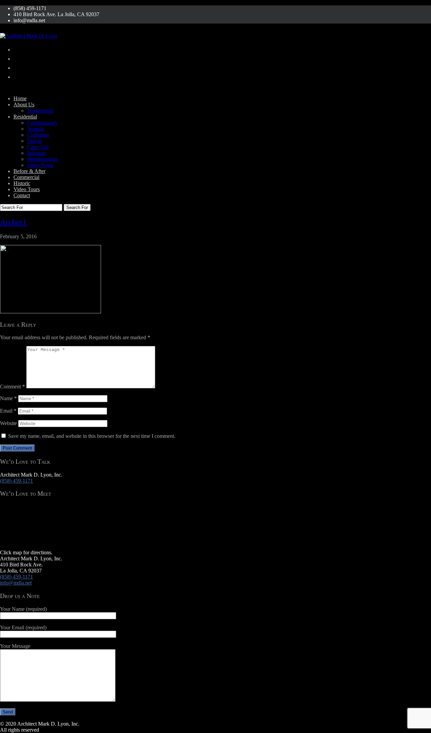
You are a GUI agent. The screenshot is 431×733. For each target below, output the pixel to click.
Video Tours (40, 165)
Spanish (35, 129)
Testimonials (40, 110)
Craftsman (38, 135)
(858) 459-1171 (16, 481)
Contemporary (42, 123)
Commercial (26, 177)
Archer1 (13, 222)
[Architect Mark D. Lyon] (28, 36)
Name (8, 398)
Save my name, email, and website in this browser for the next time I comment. (91, 436)
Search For (77, 207)
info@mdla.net (16, 583)
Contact (21, 195)
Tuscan (34, 141)
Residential (25, 116)
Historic (21, 183)
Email (8, 411)
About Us (23, 104)
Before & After (29, 171)
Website (8, 423)
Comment (12, 386)
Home (20, 98)
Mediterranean (42, 159)
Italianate (36, 153)
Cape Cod (37, 147)
